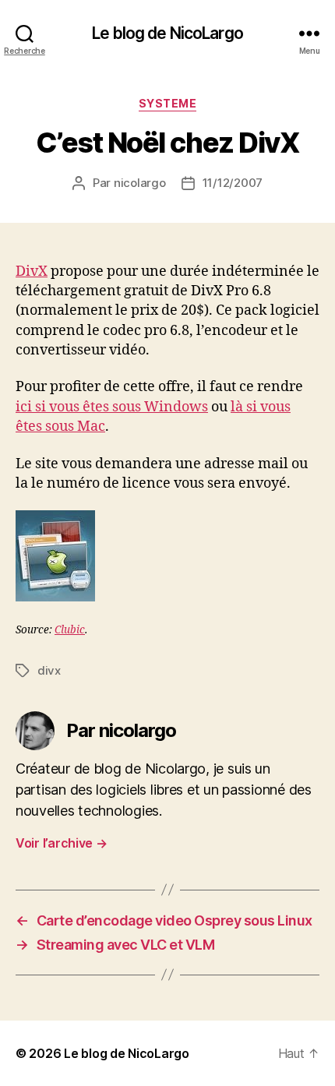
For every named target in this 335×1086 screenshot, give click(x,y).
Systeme (168, 103)
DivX (32, 271)
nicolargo (140, 182)
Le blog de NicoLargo (167, 33)
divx (49, 670)
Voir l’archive (62, 843)
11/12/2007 (233, 182)
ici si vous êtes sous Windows (112, 407)
